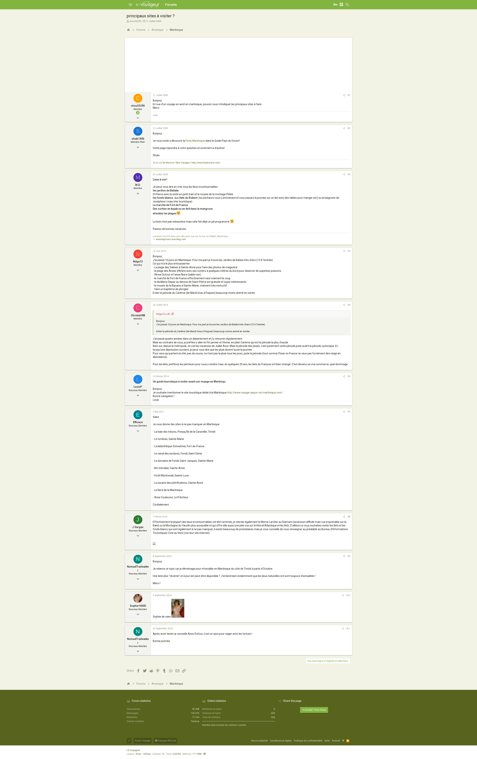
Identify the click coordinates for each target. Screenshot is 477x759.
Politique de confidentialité (308, 740)
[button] (130, 4)
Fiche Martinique (195, 140)
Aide (327, 740)
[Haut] (343, 741)
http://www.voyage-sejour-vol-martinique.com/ (255, 392)
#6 (349, 376)
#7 (349, 411)
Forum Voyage (142, 740)
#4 (349, 251)
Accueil (336, 740)
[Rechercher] (347, 4)
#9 (349, 556)
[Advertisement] (238, 64)
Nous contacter (259, 740)
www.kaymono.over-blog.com (171, 239)
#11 (348, 628)
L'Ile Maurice (167, 162)
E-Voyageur (134, 750)
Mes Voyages (183, 162)
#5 (349, 305)
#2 (349, 128)
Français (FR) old (166, 740)
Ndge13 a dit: (163, 314)
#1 (349, 95)
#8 (349, 516)
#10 (348, 595)
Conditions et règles (281, 740)
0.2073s (176, 753)
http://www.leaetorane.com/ (206, 162)
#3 (349, 174)
